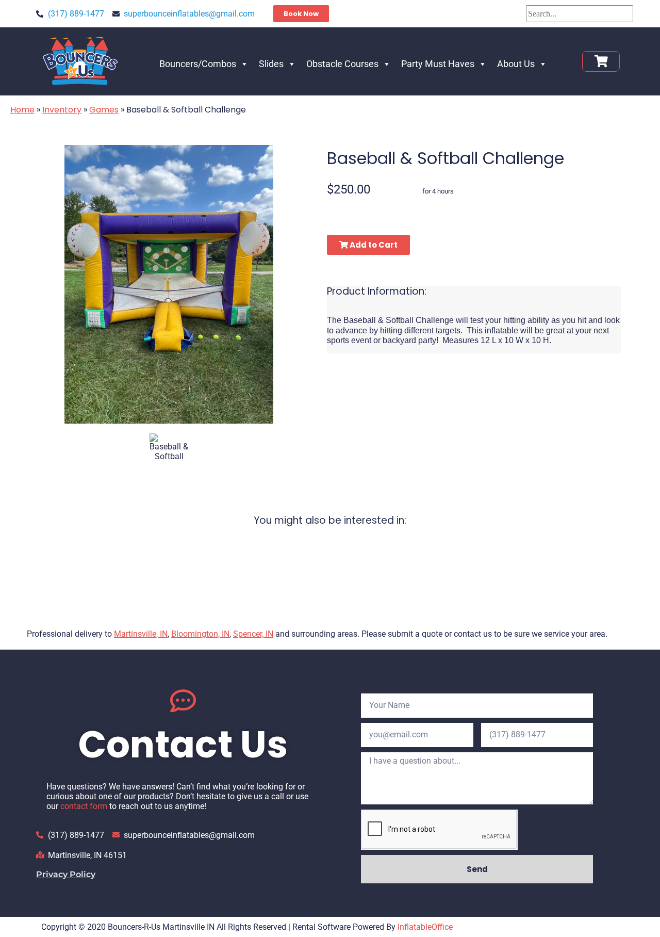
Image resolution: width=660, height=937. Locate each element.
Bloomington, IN (200, 634)
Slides (271, 63)
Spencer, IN (253, 634)
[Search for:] (579, 13)
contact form (83, 806)
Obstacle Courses (342, 63)
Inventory (61, 110)
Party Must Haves (437, 63)
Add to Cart (373, 244)
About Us (516, 63)
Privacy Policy (65, 874)
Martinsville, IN (141, 634)
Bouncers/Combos (197, 63)
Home (22, 110)
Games (104, 110)
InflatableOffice (425, 927)
